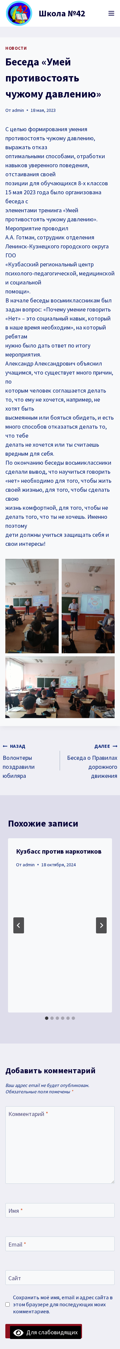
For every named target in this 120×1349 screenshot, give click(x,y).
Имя (15, 1210)
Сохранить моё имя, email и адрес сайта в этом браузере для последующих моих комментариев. (63, 1304)
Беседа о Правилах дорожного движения (92, 761)
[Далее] (101, 925)
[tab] (46, 1018)
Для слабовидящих (50, 1332)
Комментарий (28, 1114)
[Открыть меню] (111, 13)
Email (17, 1244)
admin (18, 110)
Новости (16, 48)
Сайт (14, 1278)
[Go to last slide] (18, 925)
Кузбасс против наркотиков (59, 851)
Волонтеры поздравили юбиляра (19, 761)
